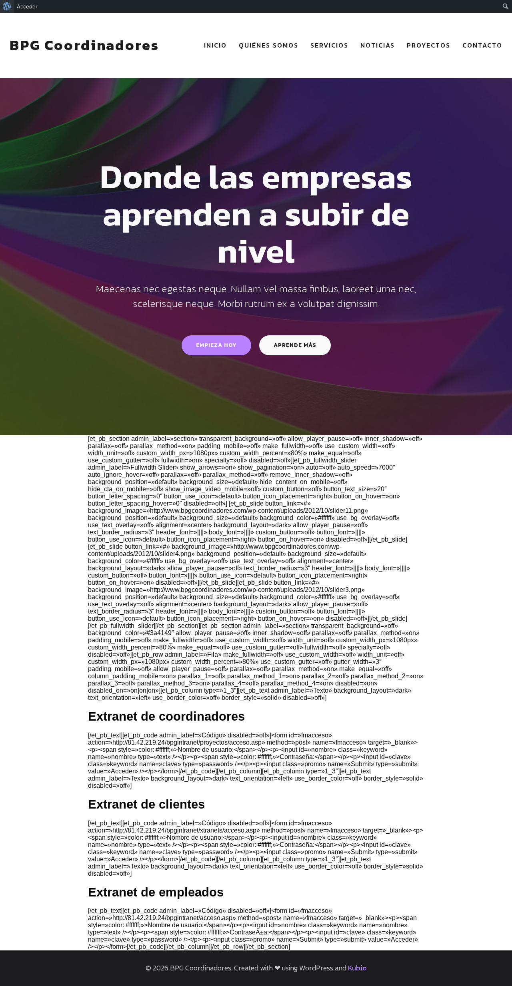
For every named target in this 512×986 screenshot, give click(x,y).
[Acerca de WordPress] (7, 6)
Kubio (357, 967)
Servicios (329, 45)
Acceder (27, 6)
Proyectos (428, 45)
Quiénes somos (268, 45)
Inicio (215, 45)
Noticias (377, 45)
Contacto (482, 45)
